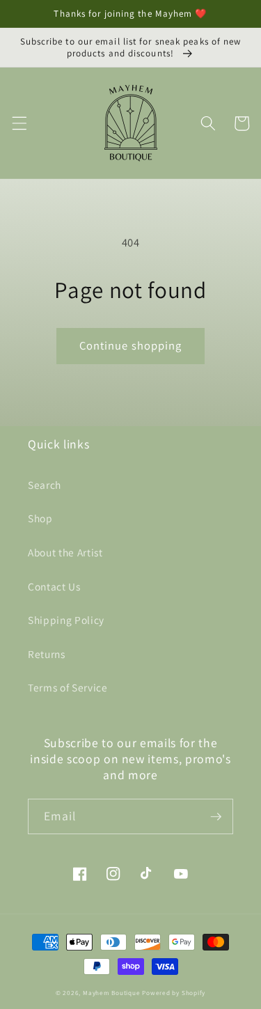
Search (44, 485)
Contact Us (54, 586)
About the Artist (65, 552)
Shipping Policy (66, 620)
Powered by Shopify (173, 993)
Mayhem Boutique (112, 993)
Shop (40, 518)
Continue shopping (130, 345)
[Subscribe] (215, 817)
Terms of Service (68, 687)
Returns (46, 654)
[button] (18, 123)
